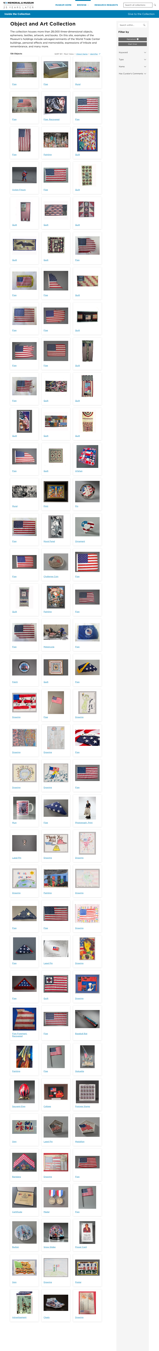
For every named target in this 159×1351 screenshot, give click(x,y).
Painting (48, 154)
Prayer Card (81, 1247)
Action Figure (19, 190)
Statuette (79, 1071)
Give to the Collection (141, 14)
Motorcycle (49, 647)
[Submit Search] (155, 5)
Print (46, 506)
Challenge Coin (51, 576)
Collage (47, 1106)
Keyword (123, 52)
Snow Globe (50, 1247)
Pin (76, 506)
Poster (78, 1282)
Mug (14, 822)
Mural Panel (49, 541)
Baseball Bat (81, 1033)
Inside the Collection (17, 14)
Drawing (16, 717)
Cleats (47, 1317)
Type (121, 59)
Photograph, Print (84, 822)
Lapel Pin (16, 858)
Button (15, 1247)
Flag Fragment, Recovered (19, 1034)
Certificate (17, 1212)
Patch (15, 682)
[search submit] (144, 25)
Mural (77, 84)
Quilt (77, 154)
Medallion (79, 1141)
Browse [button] (81, 5)
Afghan (78, 471)
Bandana (16, 1177)
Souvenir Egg (18, 1106)
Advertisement (19, 1317)
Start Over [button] (132, 44)
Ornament (80, 541)
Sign (14, 1141)
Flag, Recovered (52, 119)
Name (122, 66)
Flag (14, 84)
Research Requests (106, 5)
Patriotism (131, 39)
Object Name (82, 54)
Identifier (94, 54)
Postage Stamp (82, 1106)
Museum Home (63, 5)
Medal (46, 1212)
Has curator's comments (131, 73)
